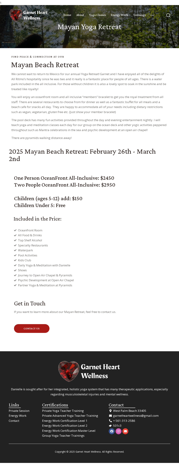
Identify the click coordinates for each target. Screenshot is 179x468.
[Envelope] (125, 431)
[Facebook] (112, 431)
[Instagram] (118, 431)
